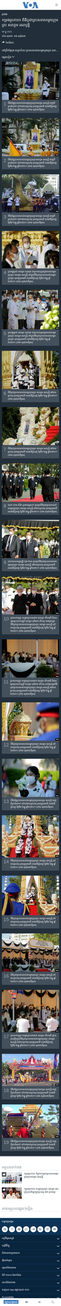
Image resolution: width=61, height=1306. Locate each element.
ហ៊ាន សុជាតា (7, 36)
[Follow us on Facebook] (5, 1229)
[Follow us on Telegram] (33, 1229)
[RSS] (40, 1229)
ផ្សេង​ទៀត (7, 57)
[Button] (8, 43)
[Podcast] (47, 1229)
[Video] (26, 1302)
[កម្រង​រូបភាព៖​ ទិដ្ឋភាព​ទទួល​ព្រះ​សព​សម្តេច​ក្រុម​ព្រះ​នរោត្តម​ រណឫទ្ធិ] (12, 1177)
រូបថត (4, 14)
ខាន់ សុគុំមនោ (19, 36)
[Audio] (39, 1302)
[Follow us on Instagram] (26, 1229)
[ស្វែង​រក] (52, 1302)
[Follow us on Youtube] (19, 1229)
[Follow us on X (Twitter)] (12, 1229)
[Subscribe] (55, 1229)
